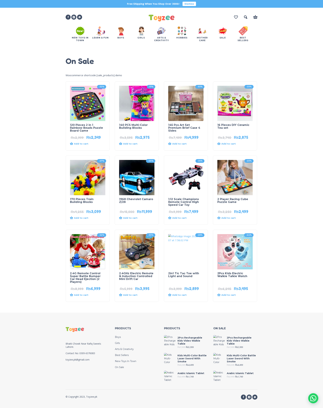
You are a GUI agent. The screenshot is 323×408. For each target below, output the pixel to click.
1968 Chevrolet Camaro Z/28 (136, 201)
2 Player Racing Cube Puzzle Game (232, 201)
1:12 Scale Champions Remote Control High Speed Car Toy (183, 202)
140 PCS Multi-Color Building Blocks (133, 126)
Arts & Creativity (124, 349)
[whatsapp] (79, 17)
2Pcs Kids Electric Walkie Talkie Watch (232, 275)
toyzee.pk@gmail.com (77, 359)
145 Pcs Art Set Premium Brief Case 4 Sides (184, 127)
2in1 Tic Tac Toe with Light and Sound (183, 275)
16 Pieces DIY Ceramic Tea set (233, 126)
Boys (118, 337)
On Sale (119, 367)
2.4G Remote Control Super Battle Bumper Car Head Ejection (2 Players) (85, 277)
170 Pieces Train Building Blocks (82, 201)
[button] (245, 17)
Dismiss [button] (189, 3)
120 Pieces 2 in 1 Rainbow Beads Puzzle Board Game (86, 127)
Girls (117, 343)
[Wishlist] (236, 17)
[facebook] (68, 17)
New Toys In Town (125, 361)
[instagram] (73, 17)
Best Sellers (122, 355)
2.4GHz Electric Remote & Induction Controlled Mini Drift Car (136, 276)
